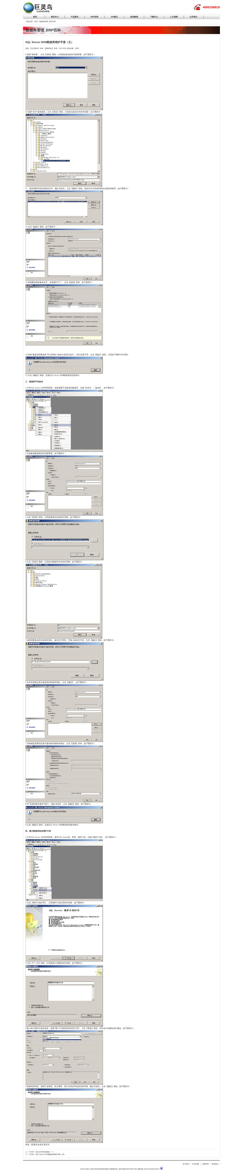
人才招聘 (174, 17)
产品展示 (75, 17)
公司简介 (194, 17)
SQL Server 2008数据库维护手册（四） (50, 1154)
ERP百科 (94, 17)
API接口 (114, 17)
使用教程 (134, 17)
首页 (35, 17)
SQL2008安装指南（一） (45, 1152)
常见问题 (195, 1164)
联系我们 (215, 1164)
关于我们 (186, 1164)
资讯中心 (55, 17)
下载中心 (154, 17)
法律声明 (205, 1164)
